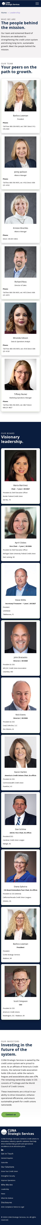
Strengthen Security (8, 1176)
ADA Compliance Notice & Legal (12, 1207)
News (3, 1194)
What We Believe (7, 1198)
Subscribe (4, 1162)
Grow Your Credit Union (9, 1171)
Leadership (5, 1189)
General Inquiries (7, 1158)
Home (4, 12)
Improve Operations (8, 1180)
